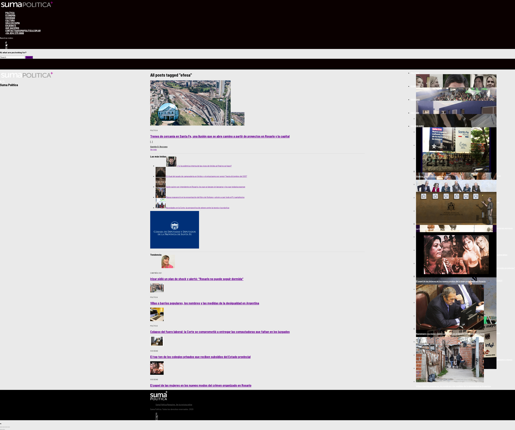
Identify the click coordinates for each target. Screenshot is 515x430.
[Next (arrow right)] (4, 429)
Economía (415, 86)
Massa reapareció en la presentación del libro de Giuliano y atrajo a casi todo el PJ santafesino (205, 197)
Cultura (415, 112)
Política (415, 73)
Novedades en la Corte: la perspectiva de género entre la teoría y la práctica (197, 207)
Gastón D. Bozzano (159, 146)
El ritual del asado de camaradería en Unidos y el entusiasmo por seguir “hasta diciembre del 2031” (206, 176)
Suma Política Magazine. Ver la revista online (174, 404)
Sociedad (415, 99)
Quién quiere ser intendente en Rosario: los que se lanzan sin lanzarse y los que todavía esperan (205, 186)
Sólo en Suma (417, 126)
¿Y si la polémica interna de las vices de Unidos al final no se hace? (204, 165)
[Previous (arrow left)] (1, 429)
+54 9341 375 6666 (14, 33)
